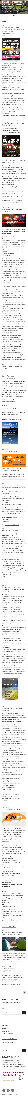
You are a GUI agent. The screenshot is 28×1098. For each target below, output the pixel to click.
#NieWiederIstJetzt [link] (20, 115)
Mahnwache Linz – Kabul (10, 530)
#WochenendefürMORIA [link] (8, 968)
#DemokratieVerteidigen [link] (8, 115)
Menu (14, 15)
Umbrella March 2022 (9, 451)
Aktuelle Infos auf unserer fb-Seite (11, 984)
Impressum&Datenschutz (8, 1042)
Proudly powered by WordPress (10, 1094)
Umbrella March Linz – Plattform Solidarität (12, 4)
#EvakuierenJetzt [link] (15, 798)
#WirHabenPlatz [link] (6, 966)
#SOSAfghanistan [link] (6, 798)
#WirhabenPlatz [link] (6, 800)
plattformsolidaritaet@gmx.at (9, 1039)
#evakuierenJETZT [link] (7, 970)
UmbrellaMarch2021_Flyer (9, 927)
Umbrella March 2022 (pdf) (12, 525)
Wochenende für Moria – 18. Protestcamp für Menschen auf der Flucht (13, 589)
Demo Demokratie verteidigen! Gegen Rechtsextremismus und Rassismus (13, 123)
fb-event (4, 523)
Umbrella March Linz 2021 (11, 809)
